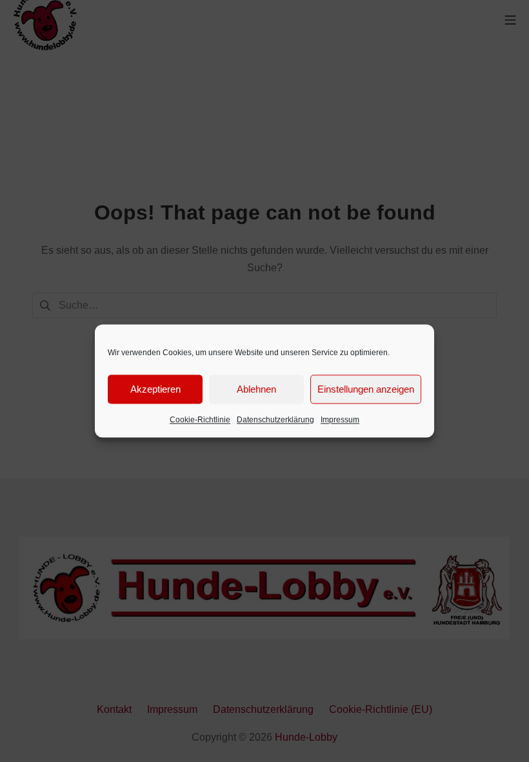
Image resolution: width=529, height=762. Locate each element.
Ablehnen (256, 389)
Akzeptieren (155, 389)
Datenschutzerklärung (275, 419)
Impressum (340, 419)
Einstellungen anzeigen (365, 389)
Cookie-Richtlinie (200, 419)
